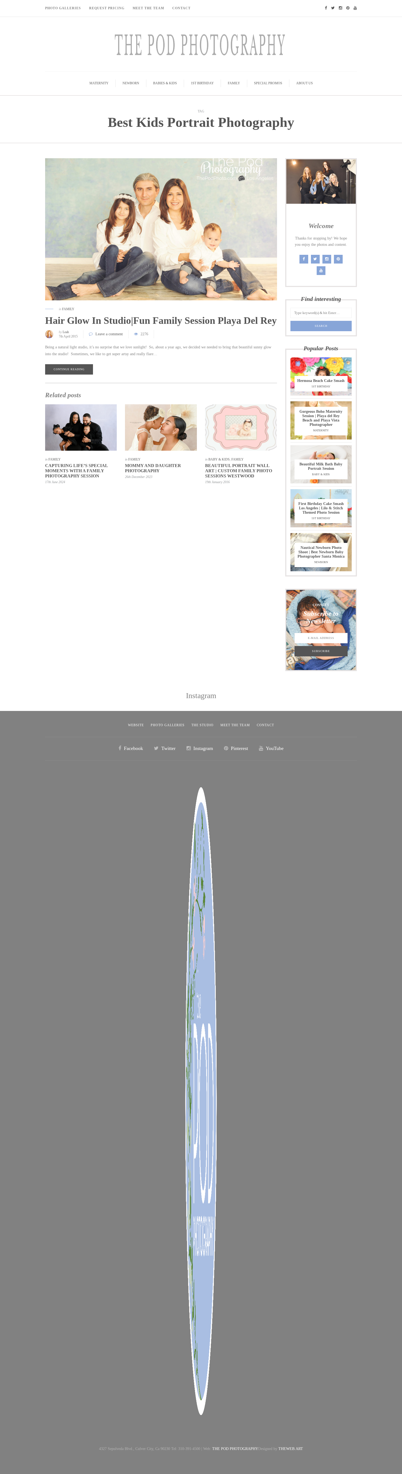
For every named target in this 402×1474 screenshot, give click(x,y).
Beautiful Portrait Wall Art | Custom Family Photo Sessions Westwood (238, 470)
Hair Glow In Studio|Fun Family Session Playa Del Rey (161, 320)
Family (234, 83)
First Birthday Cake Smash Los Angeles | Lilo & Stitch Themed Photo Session (321, 508)
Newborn (131, 83)
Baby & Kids (219, 459)
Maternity (99, 83)
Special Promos (268, 83)
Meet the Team (235, 725)
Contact (181, 8)
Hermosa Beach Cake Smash (321, 381)
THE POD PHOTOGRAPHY (235, 1449)
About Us (304, 83)
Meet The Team (148, 8)
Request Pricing (106, 8)
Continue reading (69, 369)
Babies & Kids (165, 83)
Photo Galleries (63, 8)
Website (136, 725)
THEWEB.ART (290, 1449)
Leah (66, 332)
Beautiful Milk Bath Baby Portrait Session (320, 466)
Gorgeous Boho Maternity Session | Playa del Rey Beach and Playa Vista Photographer (320, 418)
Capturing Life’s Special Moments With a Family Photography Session (76, 470)
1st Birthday (202, 83)
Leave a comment (109, 334)
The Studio (202, 725)
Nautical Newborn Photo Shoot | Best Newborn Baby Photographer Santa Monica (321, 552)
